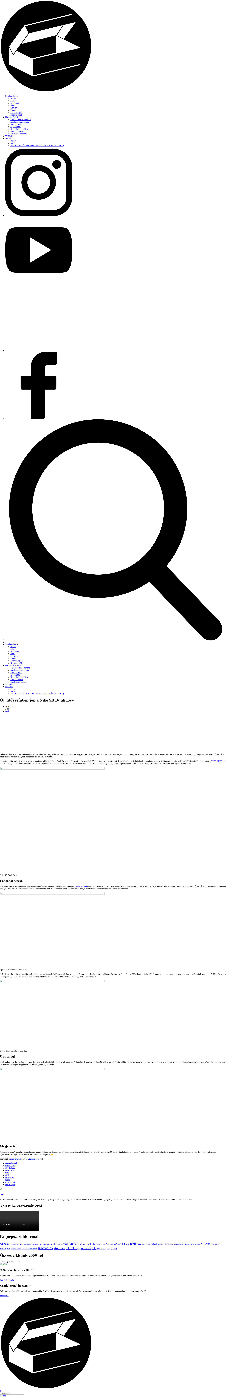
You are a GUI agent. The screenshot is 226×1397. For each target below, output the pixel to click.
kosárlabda (174, 1244)
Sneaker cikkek (11, 96)
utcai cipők (88, 1248)
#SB (7, 1175)
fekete (111, 1244)
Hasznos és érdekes (13, 117)
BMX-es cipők (37, 1244)
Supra (79, 1248)
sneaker (18, 1248)
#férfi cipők (10, 1168)
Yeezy (13, 141)
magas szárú (190, 1244)
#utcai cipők (10, 1184)
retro (13, 1248)
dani (7, 711)
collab (52, 1244)
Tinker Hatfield (81, 886)
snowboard (33, 1249)
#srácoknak (10, 1177)
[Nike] (4, 1264)
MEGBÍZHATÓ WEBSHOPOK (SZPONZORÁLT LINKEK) (37, 145)
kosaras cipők (162, 1244)
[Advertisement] (113, 732)
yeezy (108, 1248)
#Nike (7, 1173)
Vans (12, 105)
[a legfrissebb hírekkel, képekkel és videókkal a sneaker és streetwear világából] (113, 91)
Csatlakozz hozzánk (18, 134)
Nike (12, 101)
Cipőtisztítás (15, 127)
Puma (12, 110)
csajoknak (69, 1244)
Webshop (9, 138)
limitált (181, 1244)
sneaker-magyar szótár (19, 122)
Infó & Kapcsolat (7, 1280)
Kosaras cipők (16, 115)
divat (94, 1244)
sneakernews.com (17, 1159)
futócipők (118, 1244)
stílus (73, 1248)
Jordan (13, 143)
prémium (3, 1249)
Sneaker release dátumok (20, 119)
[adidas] (1, 1264)
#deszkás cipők (11, 1163)
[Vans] (6, 1264)
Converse (14, 108)
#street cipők (10, 1182)
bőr (47, 1244)
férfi (133, 1244)
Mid (198, 1244)
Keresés (3, 1396)
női (209, 1244)
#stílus (7, 1180)
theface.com (34, 1159)
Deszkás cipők (16, 112)
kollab (153, 1244)
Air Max (20, 1244)
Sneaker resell (16, 124)
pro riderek (216, 1244)
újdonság (114, 1248)
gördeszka (141, 1244)
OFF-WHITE (216, 761)
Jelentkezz (4, 1296)
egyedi (99, 1244)
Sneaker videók (16, 131)
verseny (103, 1248)
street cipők (62, 1248)
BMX (30, 1244)
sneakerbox (25, 1248)
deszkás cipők (84, 1244)
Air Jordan (14, 103)
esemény (105, 1244)
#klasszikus (10, 1170)
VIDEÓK (9, 136)
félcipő (125, 1244)
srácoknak (45, 1248)
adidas (13, 98)
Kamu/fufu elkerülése (19, 129)
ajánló (26, 1244)
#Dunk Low (10, 1166)
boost (44, 1244)
